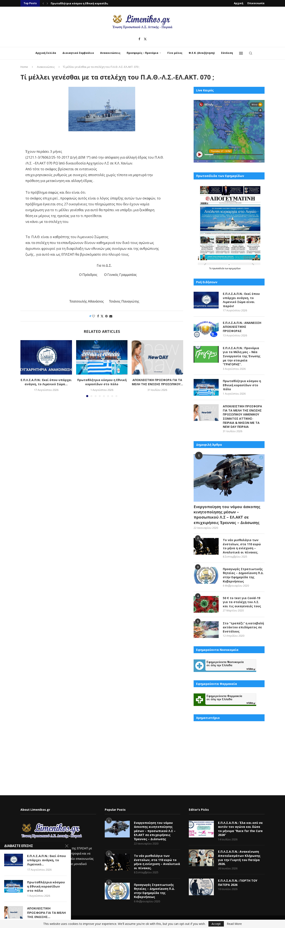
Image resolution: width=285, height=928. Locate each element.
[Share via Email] (110, 316)
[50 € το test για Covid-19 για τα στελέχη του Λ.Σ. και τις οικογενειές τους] (206, 604)
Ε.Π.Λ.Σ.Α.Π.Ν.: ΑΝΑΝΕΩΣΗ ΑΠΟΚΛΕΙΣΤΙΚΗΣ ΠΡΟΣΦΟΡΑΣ (242, 327)
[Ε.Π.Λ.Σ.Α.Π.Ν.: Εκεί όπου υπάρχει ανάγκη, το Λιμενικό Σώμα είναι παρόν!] (46, 357)
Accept (216, 924)
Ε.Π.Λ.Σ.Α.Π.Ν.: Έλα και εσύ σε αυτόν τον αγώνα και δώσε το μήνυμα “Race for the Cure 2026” (240, 829)
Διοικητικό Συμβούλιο (78, 53)
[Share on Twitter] (102, 316)
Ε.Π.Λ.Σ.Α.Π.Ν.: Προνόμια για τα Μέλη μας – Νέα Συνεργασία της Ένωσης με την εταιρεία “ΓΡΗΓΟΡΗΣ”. (241, 356)
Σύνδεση (227, 53)
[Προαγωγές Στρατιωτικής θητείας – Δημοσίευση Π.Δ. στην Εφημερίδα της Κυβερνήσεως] (206, 575)
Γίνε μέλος (174, 53)
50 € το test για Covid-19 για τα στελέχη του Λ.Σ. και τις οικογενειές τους (242, 602)
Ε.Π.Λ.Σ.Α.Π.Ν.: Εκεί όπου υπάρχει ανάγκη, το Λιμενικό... (46, 860)
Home (24, 67)
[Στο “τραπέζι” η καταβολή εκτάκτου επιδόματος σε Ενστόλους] (206, 629)
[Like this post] (93, 316)
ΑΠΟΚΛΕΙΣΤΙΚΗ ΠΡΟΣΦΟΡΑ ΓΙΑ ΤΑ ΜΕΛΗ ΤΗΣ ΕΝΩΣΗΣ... (46, 912)
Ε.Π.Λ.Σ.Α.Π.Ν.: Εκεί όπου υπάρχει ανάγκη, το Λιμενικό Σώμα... (46, 382)
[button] (43, 3)
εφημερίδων (235, 268)
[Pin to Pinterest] (106, 316)
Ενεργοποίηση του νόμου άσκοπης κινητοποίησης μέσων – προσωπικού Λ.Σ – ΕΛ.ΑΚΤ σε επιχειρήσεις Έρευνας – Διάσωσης (227, 514)
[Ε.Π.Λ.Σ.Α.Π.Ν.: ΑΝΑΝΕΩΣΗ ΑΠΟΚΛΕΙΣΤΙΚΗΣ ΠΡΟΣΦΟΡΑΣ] (206, 329)
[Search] (250, 53)
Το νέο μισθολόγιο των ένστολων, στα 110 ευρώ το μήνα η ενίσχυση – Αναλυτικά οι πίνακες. (242, 546)
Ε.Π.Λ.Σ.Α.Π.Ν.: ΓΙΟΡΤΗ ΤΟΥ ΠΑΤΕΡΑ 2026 (237, 883)
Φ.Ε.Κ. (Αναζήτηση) (202, 53)
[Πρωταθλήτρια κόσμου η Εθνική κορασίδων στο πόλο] (102, 357)
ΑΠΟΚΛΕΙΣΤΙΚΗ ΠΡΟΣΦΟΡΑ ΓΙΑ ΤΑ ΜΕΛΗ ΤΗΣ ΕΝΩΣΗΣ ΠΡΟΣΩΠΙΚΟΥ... (95, 3)
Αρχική (238, 3)
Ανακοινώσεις (110, 53)
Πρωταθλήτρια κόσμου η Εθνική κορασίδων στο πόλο (101, 382)
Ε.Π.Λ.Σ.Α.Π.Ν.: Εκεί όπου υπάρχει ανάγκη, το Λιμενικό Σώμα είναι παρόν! (241, 300)
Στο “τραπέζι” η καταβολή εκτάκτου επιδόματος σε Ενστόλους (243, 627)
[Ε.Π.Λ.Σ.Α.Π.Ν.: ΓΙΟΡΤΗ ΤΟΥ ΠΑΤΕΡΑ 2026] (201, 887)
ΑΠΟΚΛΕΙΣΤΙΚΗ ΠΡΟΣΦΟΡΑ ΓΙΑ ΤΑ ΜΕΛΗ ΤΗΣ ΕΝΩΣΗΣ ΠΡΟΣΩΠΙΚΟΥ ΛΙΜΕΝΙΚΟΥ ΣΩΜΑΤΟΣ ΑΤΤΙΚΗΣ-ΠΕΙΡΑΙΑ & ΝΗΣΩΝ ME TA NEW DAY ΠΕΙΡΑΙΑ (242, 416)
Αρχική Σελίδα (45, 53)
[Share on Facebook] (98, 316)
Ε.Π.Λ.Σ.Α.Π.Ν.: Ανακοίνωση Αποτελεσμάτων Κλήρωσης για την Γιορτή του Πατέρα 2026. (239, 858)
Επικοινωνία (256, 3)
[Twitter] (145, 39)
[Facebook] (139, 39)
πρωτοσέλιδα (218, 268)
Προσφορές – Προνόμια (142, 53)
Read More (234, 923)
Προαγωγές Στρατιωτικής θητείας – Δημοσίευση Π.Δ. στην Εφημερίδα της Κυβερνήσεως (243, 575)
